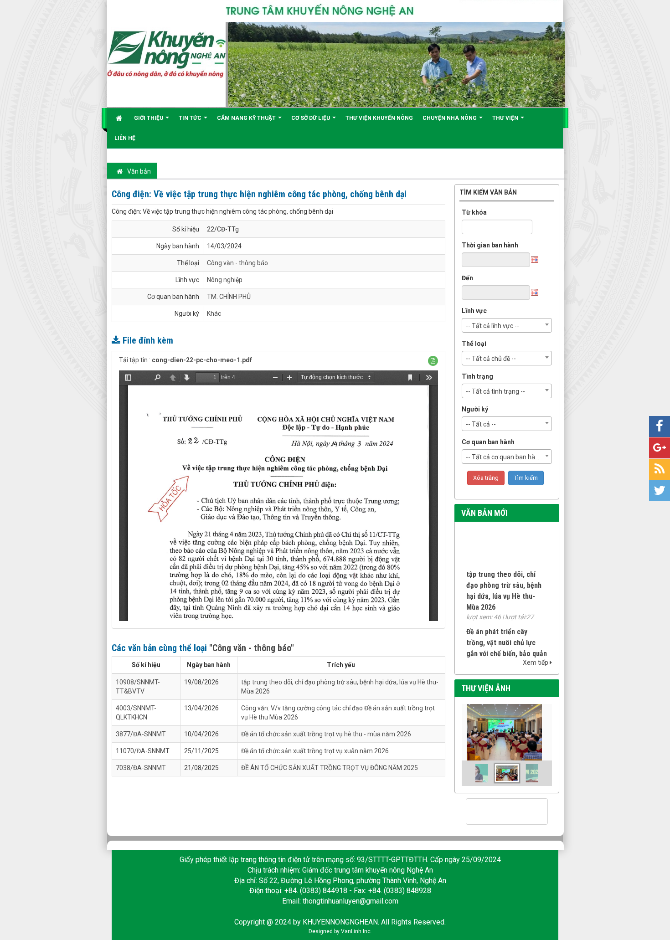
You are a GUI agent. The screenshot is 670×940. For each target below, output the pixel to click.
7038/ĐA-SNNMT (141, 767)
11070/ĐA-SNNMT (143, 751)
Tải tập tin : (185, 360)
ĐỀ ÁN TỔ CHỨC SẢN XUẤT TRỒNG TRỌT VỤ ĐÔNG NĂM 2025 (329, 767)
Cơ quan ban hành (488, 442)
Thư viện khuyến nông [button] (379, 118)
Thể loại (474, 343)
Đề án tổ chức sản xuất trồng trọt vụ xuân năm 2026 (315, 751)
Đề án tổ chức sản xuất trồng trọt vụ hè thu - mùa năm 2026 (326, 734)
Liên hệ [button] (124, 138)
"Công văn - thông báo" (251, 647)
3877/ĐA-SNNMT (141, 734)
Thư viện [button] (506, 118)
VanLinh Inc (356, 931)
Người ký (475, 409)
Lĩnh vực (474, 310)
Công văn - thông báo (237, 263)
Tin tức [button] (191, 118)
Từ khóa (474, 212)
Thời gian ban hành (490, 245)
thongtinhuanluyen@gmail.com (350, 901)
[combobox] (507, 325)
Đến (467, 278)
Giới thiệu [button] (149, 118)
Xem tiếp (536, 662)
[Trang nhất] (120, 118)
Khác (214, 313)
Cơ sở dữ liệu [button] (311, 118)
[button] (433, 361)
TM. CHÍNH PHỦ (229, 296)
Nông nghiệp (224, 279)
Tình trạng (477, 376)
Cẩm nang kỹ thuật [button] (247, 118)
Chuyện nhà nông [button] (450, 118)
